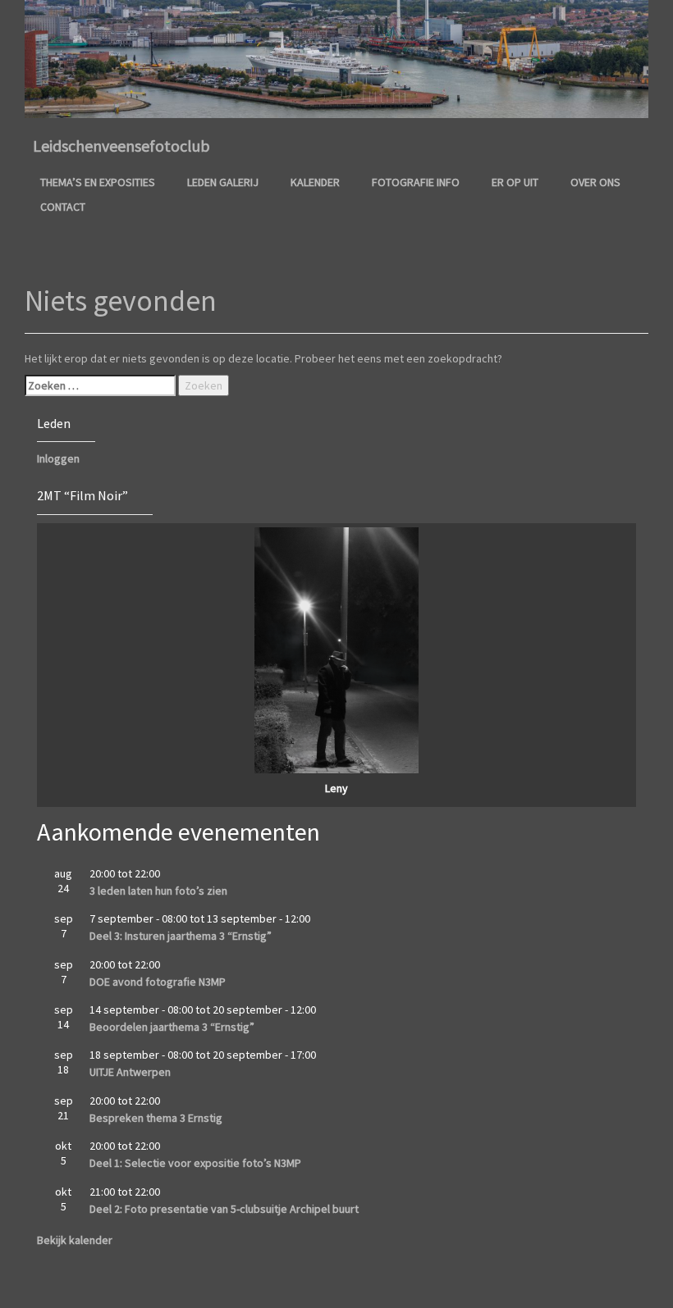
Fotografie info (416, 182)
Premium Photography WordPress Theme (368, 1287)
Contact (62, 206)
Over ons (595, 182)
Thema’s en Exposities (97, 182)
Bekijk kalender (74, 1240)
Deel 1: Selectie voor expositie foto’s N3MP (195, 1162)
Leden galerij (223, 182)
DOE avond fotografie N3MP (157, 981)
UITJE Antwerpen (130, 1071)
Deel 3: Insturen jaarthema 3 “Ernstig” (180, 935)
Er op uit (515, 182)
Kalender (315, 182)
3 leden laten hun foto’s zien (158, 890)
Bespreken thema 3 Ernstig (155, 1117)
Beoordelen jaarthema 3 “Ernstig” (171, 1026)
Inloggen (58, 458)
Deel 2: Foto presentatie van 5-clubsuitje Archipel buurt (224, 1208)
